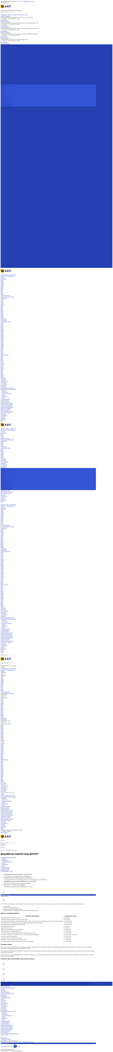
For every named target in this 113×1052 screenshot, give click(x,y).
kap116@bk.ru (4, 2)
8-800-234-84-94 (5, 16)
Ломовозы (3, 79)
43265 (2, 191)
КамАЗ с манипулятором (7, 56)
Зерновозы (4, 63)
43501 (2, 192)
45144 (2, 150)
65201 (2, 156)
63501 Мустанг (5, 201)
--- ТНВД (3, 92)
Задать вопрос (5, 896)
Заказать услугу (5, 895)
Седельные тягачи (6, 64)
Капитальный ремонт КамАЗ (8, 86)
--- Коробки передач (6, 90)
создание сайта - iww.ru (7, 1049)
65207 (2, 140)
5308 (2, 133)
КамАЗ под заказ (5, 256)
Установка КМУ (5, 97)
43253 (2, 74)
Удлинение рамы (5, 96)
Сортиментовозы (5, 54)
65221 (2, 179)
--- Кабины (3, 88)
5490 (2, 67)
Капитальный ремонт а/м (7, 234)
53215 (2, 134)
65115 (2, 154)
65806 (2, 183)
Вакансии (3, 265)
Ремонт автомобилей (7, 101)
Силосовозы (4, 81)
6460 (2, 173)
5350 (2, 136)
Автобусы (3, 83)
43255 (2, 59)
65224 (2, 214)
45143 (2, 61)
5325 (2, 196)
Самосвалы (4, 57)
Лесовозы (3, 75)
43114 (2, 52)
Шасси (2, 70)
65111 (2, 152)
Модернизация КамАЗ (7, 104)
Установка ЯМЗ (5, 99)
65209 (2, 177)
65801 (2, 162)
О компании (4, 261)
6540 (2, 217)
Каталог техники (5, 986)
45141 (2, 60)
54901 (2, 68)
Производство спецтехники (8, 121)
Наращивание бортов (7, 100)
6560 (2, 219)
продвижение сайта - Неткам (11, 1046)
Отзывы (3, 263)
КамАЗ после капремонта (8, 46)
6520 (2, 139)
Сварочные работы (6, 105)
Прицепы (3, 76)
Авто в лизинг (4, 1032)
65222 (2, 159)
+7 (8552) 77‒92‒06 (6, 14)
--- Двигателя (4, 93)
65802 (2, 163)
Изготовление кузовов (7, 257)
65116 (2, 174)
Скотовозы (4, 82)
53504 (2, 65)
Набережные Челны (28, 1)
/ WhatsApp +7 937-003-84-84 (19, 14)
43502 (2, 132)
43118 (2, 53)
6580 (2, 161)
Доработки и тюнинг (6, 103)
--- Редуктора (4, 89)
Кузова (2, 48)
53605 (2, 151)
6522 (2, 158)
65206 (2, 176)
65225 (2, 180)
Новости (3, 264)
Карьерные (4, 165)
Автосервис (4, 1010)
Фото (2, 267)
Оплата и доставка (6, 259)
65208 (2, 210)
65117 (2, 137)
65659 (2, 181)
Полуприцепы (4, 78)
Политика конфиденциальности (9, 1033)
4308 (2, 50)
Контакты (3, 260)
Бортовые (3, 49)
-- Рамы (3, 94)
